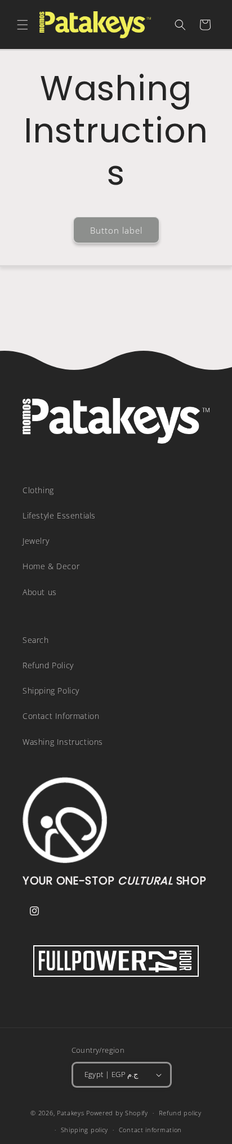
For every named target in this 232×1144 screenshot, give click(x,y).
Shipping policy (85, 1129)
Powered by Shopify (117, 1113)
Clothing (38, 490)
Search (36, 639)
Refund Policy (48, 665)
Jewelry (36, 540)
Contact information (150, 1129)
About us (40, 592)
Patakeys (71, 1113)
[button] (22, 24)
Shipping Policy (51, 690)
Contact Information (61, 715)
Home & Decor (51, 566)
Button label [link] (116, 230)
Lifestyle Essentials (59, 515)
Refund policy (180, 1113)
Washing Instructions (63, 741)
